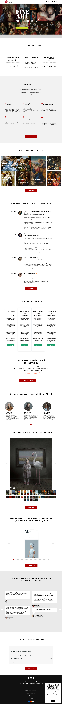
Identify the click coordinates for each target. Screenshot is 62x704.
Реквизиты (31, 695)
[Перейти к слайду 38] (43, 559)
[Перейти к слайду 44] (48, 559)
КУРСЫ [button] (16, 1)
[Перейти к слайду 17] (26, 559)
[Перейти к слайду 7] (18, 559)
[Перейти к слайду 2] (31, 424)
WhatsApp (38, 372)
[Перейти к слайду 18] (27, 559)
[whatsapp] (50, 1)
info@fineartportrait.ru (31, 373)
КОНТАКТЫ (42, 1)
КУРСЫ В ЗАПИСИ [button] (28, 1)
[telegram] (46, 1)
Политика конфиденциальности (31, 698)
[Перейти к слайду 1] (30, 424)
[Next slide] (55, 464)
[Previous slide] (6, 464)
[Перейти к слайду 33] (39, 559)
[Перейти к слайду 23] (31, 559)
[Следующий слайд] (60, 413)
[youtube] (54, 1)
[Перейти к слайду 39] (44, 559)
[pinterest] (56, 1)
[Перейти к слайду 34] (40, 559)
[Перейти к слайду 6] (17, 559)
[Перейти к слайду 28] (35, 559)
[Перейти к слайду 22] (30, 559)
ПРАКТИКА (21, 1)
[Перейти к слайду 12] (22, 559)
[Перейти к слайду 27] (34, 559)
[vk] (52, 1)
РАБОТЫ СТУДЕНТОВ (36, 1)
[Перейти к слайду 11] (21, 559)
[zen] (48, 1)
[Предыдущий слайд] (2, 413)
